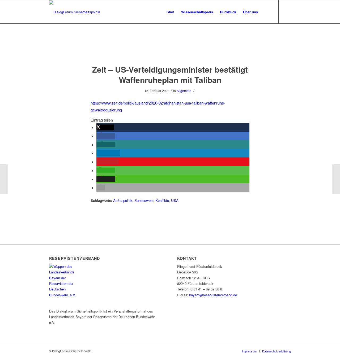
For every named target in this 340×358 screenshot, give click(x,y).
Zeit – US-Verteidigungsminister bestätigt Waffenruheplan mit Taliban (170, 74)
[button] (105, 127)
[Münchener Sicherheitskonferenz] (4, 179)
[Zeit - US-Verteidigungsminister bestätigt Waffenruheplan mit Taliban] (170, 49)
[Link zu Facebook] (287, 12)
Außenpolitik (122, 200)
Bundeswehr (143, 200)
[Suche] (266, 12)
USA (174, 200)
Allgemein (184, 90)
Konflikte (162, 200)
